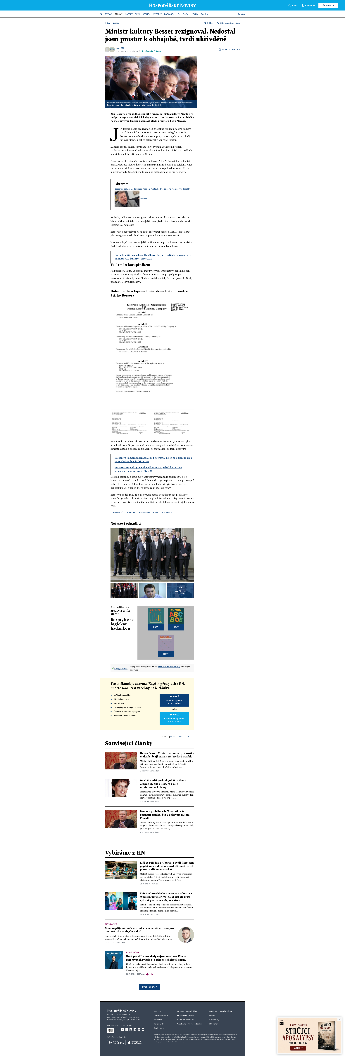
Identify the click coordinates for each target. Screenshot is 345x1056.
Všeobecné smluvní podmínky (189, 1024)
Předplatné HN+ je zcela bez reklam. (183, 737)
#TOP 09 (131, 512)
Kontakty (157, 1011)
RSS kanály (213, 1024)
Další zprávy (149, 987)
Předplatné (328, 5)
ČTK (122, 48)
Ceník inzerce (159, 1028)
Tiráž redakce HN (161, 1016)
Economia (158, 1020)
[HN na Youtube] (143, 1029)
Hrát (155, 627)
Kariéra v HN (159, 1024)
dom (118, 48)
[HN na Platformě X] (122, 1029)
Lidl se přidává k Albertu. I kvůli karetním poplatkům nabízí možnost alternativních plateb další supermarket (167, 866)
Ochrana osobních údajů (187, 1011)
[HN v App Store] (135, 1042)
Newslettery (214, 1020)
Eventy (212, 1016)
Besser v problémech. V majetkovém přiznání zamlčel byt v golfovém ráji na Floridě (164, 814)
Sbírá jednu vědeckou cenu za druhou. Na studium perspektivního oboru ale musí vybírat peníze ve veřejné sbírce (166, 897)
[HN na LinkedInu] (135, 1029)
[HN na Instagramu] (131, 1029)
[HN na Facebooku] (126, 1029)
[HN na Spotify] (139, 1029)
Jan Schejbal (156, 105)
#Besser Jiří (118, 512)
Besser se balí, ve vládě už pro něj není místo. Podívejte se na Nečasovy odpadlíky (152, 189)
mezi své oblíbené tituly (169, 666)
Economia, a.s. (124, 1015)
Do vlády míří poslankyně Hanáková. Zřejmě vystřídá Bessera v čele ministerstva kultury (163, 784)
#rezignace (167, 512)
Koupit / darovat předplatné (220, 1011)
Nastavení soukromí (185, 1020)
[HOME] (101, 14)
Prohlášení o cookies (185, 1016)
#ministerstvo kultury (148, 512)
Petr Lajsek (111, 924)
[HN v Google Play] (116, 1042)
